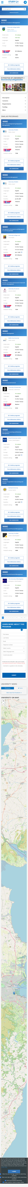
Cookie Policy (4, 1167)
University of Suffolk (13, 533)
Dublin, (10, 132)
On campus (18, 35)
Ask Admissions (14, 168)
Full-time (17, 37)
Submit (14, 675)
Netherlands (17, 389)
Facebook (7, 688)
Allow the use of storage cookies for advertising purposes (14, 1174)
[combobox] (14, 648)
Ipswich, (10, 535)
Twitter (21, 688)
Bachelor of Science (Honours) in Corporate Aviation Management (13, 283)
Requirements (6, 104)
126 (21, 617)
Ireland (12, 29)
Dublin (8, 29)
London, (10, 440)
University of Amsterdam (14, 387)
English (17, 40)
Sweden (14, 490)
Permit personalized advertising (14, 1180)
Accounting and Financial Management (12, 528)
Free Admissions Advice (14, 69)
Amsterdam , (11, 389)
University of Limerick (13, 288)
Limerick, (10, 291)
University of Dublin (13, 130)
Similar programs (15, 65)
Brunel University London (14, 438)
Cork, (9, 237)
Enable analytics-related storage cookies (14, 1182)
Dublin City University (13, 338)
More (4, 110)
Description (5, 98)
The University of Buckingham (15, 579)
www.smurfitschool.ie (12, 31)
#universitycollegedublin (12, 79)
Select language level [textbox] (8, 651)
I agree (14, 1171)
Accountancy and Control (9, 382)
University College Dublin (13, 27)
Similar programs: (10, 116)
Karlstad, (10, 490)
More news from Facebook (13, 692)
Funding (4, 107)
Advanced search (14, 12)
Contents (5, 101)
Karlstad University (13, 488)
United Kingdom (15, 440)
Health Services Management (10, 177)
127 (24, 617)
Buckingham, (11, 581)
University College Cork (14, 235)
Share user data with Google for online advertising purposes (14, 1178)
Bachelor (4, 20)
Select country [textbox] (7, 648)
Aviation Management (8, 333)
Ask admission (14, 73)
